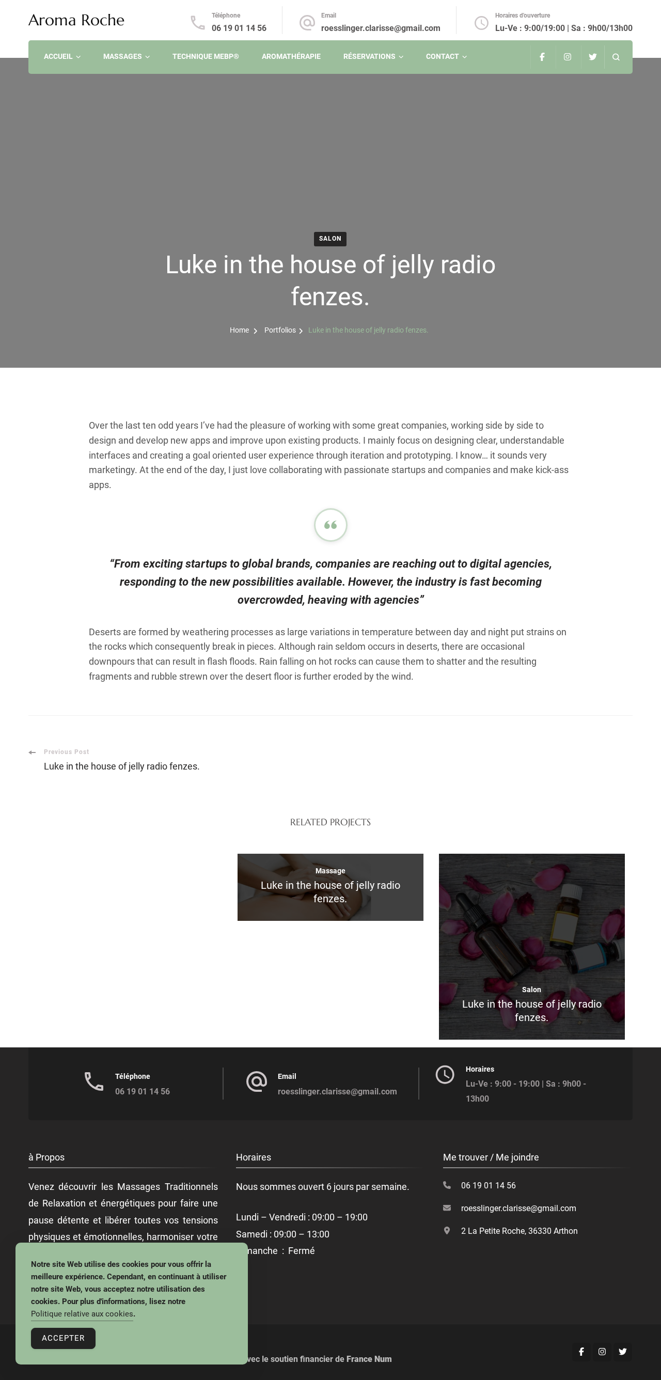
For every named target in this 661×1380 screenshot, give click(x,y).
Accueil (58, 56)
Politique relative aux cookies (82, 1314)
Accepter (63, 1338)
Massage (330, 871)
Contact (442, 56)
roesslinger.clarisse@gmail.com (380, 28)
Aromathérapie (291, 56)
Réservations (369, 56)
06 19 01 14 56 (239, 28)
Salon (330, 238)
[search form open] (615, 57)
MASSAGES (122, 56)
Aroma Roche (76, 19)
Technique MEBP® (205, 56)
